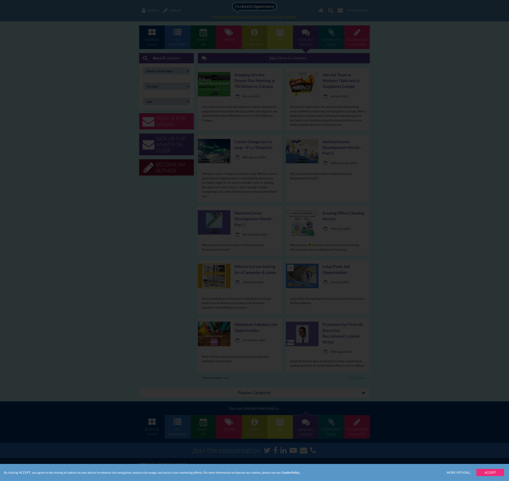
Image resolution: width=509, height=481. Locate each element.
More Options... (459, 472)
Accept (490, 472)
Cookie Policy (290, 472)
